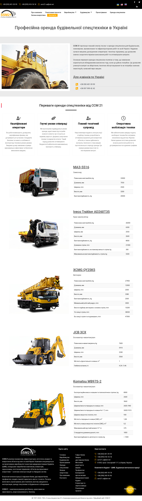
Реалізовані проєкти (53, 12)
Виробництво (69, 12)
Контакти (52, 15)
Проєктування (101, 12)
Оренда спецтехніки (117, 12)
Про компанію (36, 12)
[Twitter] (138, 2)
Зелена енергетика (38, 15)
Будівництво (85, 12)
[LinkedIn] (136, 6)
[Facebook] (133, 2)
